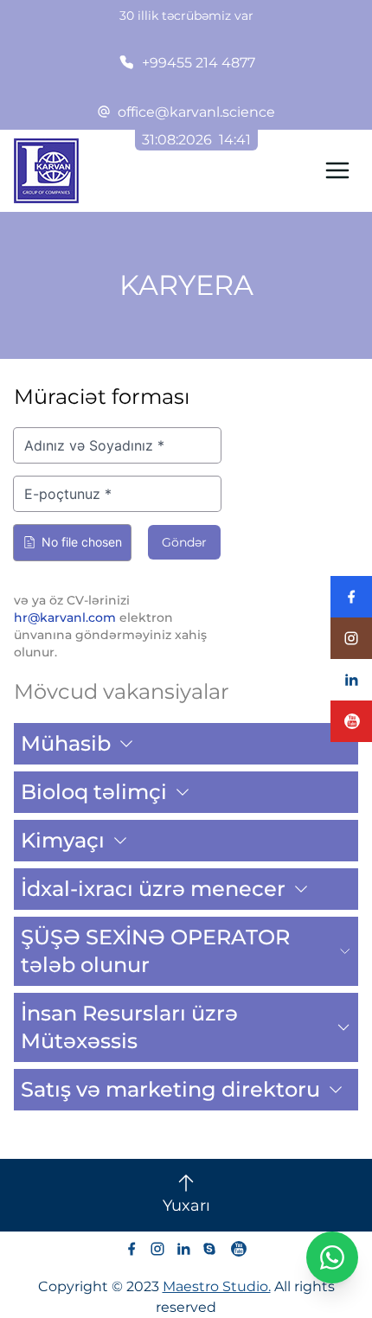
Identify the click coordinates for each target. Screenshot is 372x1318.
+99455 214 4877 (198, 62)
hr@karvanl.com (65, 617)
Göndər (184, 542)
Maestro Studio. (217, 1286)
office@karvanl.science (196, 112)
